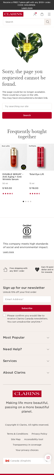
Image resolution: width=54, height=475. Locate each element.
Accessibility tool (33, 452)
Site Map (16, 452)
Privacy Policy (39, 447)
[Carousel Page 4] (30, 201)
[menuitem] (35, 14)
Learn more (8, 252)
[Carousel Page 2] (25, 201)
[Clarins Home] (13, 14)
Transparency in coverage (27, 458)
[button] (27, 350)
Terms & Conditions (17, 447)
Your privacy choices (27, 463)
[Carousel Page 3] (28, 201)
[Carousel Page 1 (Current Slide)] (23, 201)
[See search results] (47, 22)
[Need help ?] (48, 457)
